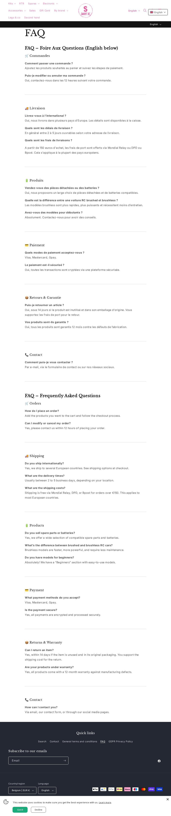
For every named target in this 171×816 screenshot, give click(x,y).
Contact (54, 741)
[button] (11, 3)
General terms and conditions (79, 741)
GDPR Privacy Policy (121, 741)
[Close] (167, 799)
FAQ (102, 741)
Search (42, 741)
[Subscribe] (64, 761)
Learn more (105, 802)
